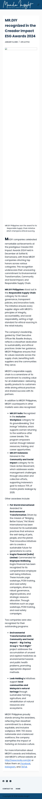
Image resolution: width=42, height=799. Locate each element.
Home (18, 789)
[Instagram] (10, 781)
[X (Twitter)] (7, 781)
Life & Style (25, 42)
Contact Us (8, 789)
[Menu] (38, 5)
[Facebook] (3, 781)
